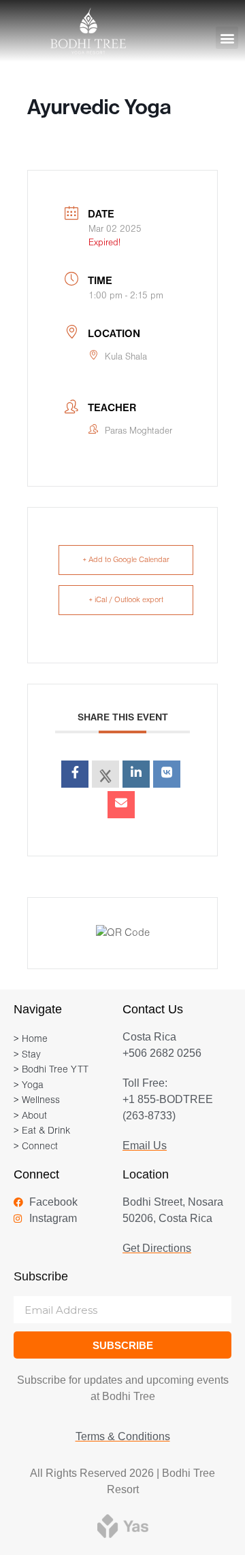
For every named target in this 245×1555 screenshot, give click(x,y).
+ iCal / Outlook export (125, 600)
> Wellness (37, 1100)
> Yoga (29, 1085)
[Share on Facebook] (74, 774)
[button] (227, 38)
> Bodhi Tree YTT (51, 1070)
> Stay (27, 1055)
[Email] (121, 804)
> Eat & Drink (42, 1131)
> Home (31, 1039)
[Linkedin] (136, 774)
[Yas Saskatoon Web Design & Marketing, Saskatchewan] (122, 1525)
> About (30, 1116)
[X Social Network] (105, 774)
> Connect (36, 1146)
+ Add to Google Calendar (125, 560)
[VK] (166, 774)
